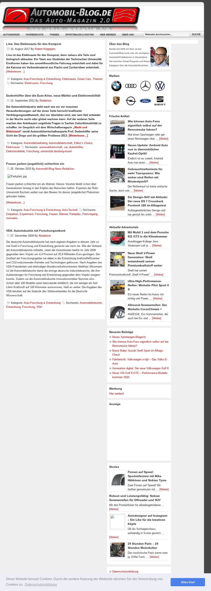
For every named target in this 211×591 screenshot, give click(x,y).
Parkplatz (75, 214)
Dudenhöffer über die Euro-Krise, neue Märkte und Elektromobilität (53, 95)
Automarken (11, 34)
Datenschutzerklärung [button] (41, 584)
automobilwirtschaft (50, 147)
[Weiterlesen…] (15, 71)
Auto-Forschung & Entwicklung (42, 79)
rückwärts (12, 218)
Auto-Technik (70, 209)
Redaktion (46, 100)
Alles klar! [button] (188, 582)
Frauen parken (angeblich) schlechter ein (35, 163)
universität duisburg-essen (56, 151)
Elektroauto (69, 79)
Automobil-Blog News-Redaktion (55, 168)
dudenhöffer (76, 147)
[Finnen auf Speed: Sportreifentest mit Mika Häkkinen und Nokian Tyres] (117, 479)
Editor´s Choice (83, 143)
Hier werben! (116, 393)
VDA (39, 306)
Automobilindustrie (91, 302)
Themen (54, 34)
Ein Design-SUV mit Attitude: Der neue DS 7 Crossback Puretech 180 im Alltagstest (148, 201)
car (65, 147)
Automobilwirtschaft (60, 143)
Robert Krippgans (45, 48)
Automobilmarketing (35, 143)
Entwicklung (13, 306)
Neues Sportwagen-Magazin (129, 337)
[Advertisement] (140, 433)
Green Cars (84, 79)
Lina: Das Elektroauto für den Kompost (33, 44)
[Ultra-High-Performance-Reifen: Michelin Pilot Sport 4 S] (117, 288)
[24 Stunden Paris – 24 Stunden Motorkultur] (117, 551)
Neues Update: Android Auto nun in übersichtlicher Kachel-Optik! (148, 149)
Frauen (53, 214)
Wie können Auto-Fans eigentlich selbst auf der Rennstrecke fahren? (145, 125)
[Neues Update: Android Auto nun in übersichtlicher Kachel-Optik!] (117, 152)
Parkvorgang (89, 214)
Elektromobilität (15, 151)
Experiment (26, 214)
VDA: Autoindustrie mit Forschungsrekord (35, 230)
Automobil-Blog (99, 18)
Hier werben (108, 34)
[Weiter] (163, 138)
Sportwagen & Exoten (79, 34)
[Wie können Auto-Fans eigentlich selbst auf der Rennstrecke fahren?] (117, 128)
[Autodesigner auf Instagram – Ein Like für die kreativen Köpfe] (117, 523)
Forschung (46, 83)
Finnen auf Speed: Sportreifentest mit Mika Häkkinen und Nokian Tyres (147, 476)
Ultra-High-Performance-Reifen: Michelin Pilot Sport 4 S (148, 285)
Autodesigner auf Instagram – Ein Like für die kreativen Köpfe (147, 520)
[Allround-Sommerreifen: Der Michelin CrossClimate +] (117, 312)
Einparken (12, 214)
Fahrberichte (34, 34)
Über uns (128, 34)
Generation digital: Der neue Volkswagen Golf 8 (140, 368)
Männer (63, 214)
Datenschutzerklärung (125, 571)
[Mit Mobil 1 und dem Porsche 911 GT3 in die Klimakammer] (117, 239)
